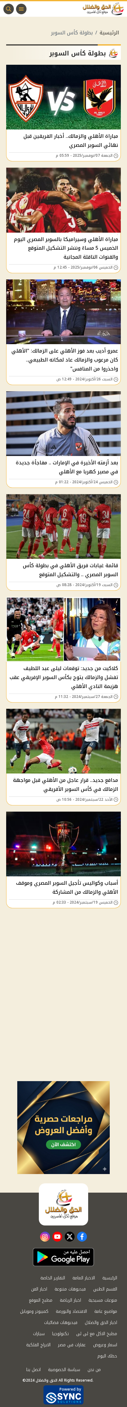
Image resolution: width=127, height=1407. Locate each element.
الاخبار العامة (83, 1278)
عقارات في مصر (72, 1345)
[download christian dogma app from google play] (63, 1257)
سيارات (39, 1334)
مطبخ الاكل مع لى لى (96, 1334)
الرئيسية (109, 33)
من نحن (94, 1369)
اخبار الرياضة (70, 1300)
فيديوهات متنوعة (70, 1289)
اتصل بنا (33, 1369)
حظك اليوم (107, 1356)
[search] (8, 9)
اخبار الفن (39, 1289)
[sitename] (63, 1204)
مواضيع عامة (105, 1311)
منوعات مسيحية (102, 1300)
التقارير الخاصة (52, 1278)
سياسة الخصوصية (64, 1369)
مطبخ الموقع (40, 1300)
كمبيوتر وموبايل (34, 1311)
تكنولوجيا (60, 1334)
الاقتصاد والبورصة (71, 1311)
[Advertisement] (63, 1014)
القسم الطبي (105, 1289)
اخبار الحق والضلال (101, 1322)
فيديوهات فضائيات (60, 1322)
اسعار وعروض (105, 1345)
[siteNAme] (105, 9)
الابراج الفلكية (38, 1345)
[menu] (21, 9)
